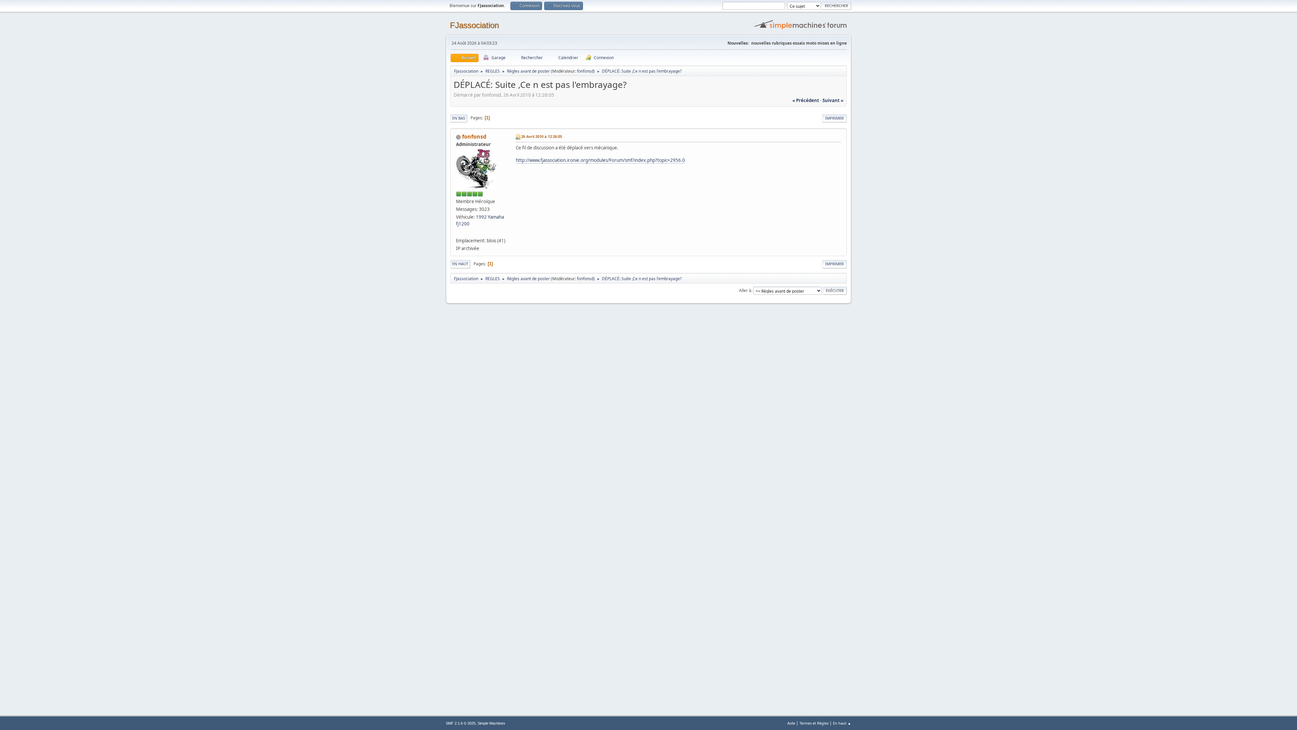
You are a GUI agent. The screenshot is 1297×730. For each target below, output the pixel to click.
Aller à (745, 290)
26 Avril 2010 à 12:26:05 (541, 136)
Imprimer (834, 118)
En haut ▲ (842, 723)
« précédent (805, 100)
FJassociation (474, 25)
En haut (460, 263)
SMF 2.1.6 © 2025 (461, 723)
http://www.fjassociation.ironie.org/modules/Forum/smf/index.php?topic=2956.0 (600, 160)
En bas (458, 118)
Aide (791, 723)
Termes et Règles (814, 723)
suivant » (832, 100)
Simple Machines (491, 723)
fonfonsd (585, 71)
